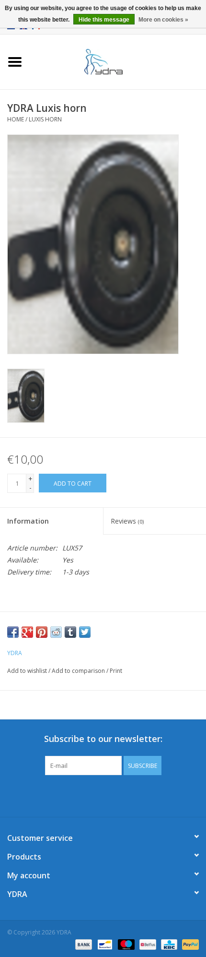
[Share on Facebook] (13, 632)
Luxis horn (45, 119)
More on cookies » (163, 19)
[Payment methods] (82, 944)
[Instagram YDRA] (137, 794)
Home (15, 119)
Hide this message (104, 19)
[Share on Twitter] (85, 632)
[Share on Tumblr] (70, 632)
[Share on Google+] (27, 632)
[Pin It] (41, 632)
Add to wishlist (27, 671)
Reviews (127, 521)
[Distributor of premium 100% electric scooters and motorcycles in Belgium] (118, 61)
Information (28, 521)
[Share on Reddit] (56, 632)
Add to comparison (79, 671)
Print (116, 671)
